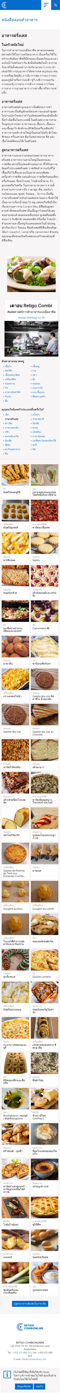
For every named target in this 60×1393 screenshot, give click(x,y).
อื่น (6, 400)
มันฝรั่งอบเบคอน (12, 1009)
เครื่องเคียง (10, 379)
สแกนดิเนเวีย (11, 436)
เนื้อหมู (35, 366)
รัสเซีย (35, 423)
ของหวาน (10, 383)
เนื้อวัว (8, 366)
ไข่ (6, 388)
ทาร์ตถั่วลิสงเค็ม (11, 767)
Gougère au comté (43, 908)
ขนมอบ (36, 383)
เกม (34, 370)
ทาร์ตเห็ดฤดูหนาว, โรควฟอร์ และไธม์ (42, 801)
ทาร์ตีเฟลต (9, 560)
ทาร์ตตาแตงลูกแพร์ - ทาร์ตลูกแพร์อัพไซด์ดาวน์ (14, 1189)
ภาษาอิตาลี (38, 419)
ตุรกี (34, 445)
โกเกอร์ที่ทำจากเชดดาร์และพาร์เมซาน (13, 943)
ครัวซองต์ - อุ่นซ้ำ (12, 1151)
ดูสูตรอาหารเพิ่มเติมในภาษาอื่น (30, 1303)
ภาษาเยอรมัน (12, 427)
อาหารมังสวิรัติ (12, 392)
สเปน (35, 427)
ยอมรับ (39, 1386)
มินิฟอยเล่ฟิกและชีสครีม (14, 1082)
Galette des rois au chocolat (43, 733)
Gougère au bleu (12, 908)
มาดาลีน (7, 663)
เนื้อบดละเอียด (12, 375)
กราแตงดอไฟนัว (12, 696)
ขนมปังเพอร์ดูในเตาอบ (43, 1011)
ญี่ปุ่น (7, 445)
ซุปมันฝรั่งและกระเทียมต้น (10, 1291)
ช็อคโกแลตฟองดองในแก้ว (44, 1152)
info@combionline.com (34, 1359)
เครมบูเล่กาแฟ (40, 1186)
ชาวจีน (8, 423)
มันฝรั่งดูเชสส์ (10, 527)
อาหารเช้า (37, 388)
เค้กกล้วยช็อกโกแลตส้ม (14, 801)
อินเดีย (8, 440)
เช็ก (7, 414)
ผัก (33, 379)
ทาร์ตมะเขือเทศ (41, 527)
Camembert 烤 (40, 628)
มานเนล (36, 870)
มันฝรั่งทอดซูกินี (11, 492)
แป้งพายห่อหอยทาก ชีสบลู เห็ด (44, 1046)
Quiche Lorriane (41, 976)
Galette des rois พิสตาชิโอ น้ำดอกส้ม (43, 698)
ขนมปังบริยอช (40, 1257)
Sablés (36, 560)
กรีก (7, 432)
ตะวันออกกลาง (12, 449)
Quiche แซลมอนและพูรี (14, 1046)
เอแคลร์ (7, 1257)
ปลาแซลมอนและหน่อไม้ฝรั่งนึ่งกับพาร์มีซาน (44, 494)
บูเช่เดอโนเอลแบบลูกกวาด (44, 837)
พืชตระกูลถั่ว (38, 396)
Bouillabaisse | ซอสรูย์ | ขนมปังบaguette (15, 1117)
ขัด (34, 449)
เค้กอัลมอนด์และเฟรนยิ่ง (44, 594)
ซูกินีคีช (36, 1224)
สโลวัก (36, 414)
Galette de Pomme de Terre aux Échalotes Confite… (14, 873)
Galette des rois (12, 731)
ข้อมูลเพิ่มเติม (24, 1386)
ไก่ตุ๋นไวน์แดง (10, 1224)
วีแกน (8, 396)
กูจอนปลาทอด (40, 1290)
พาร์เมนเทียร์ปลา (41, 663)
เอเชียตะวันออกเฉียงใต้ (44, 440)
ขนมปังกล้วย (10, 592)
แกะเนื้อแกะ (38, 392)
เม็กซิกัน (36, 432)
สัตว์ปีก (8, 370)
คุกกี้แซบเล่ (9, 976)
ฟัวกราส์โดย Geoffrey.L (39, 1117)
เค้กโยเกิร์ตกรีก (11, 835)
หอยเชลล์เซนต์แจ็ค (42, 941)
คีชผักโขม (38, 1080)
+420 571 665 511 (22, 1352)
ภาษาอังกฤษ (38, 436)
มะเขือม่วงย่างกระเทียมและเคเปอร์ (13, 630)
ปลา (34, 375)
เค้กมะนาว (38, 767)
